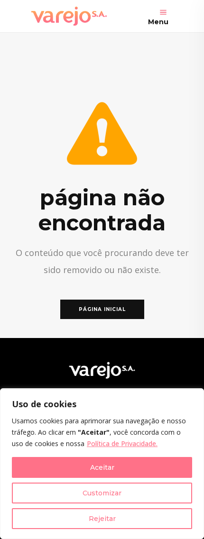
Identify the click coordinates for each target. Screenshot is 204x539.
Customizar (102, 493)
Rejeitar (102, 518)
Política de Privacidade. (122, 443)
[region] (102, 463)
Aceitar (102, 467)
